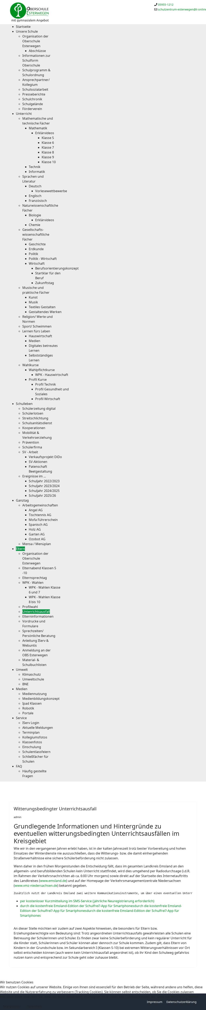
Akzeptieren (12, 1006)
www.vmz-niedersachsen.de (36, 885)
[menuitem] (23, 26)
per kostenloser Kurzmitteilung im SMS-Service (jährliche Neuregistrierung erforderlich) (87, 901)
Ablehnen (34, 1006)
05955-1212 (165, 4)
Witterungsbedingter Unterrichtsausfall (55, 809)
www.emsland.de (53, 880)
